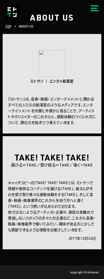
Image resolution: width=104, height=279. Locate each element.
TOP (8, 26)
